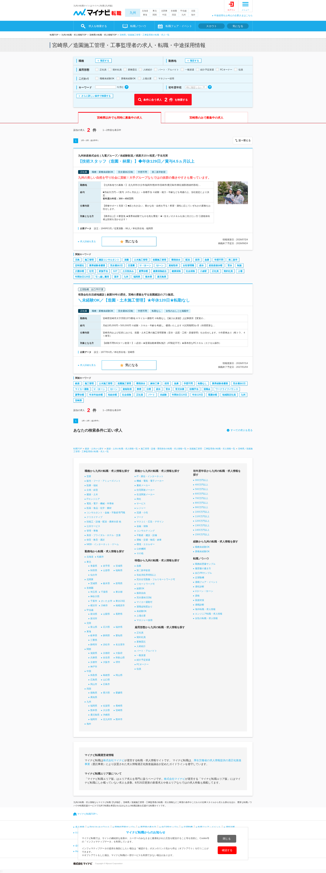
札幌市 (100, 556)
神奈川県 (94, 596)
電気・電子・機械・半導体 (100, 503)
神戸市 (93, 666)
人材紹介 (141, 646)
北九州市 (107, 719)
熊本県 (148, 276)
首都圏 (174, 11)
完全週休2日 (116, 265)
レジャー (141, 508)
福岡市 (93, 719)
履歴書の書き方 (203, 568)
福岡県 (136, 276)
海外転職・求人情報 (205, 609)
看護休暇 (212, 394)
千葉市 (93, 601)
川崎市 (104, 605)
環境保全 (175, 259)
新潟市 (93, 618)
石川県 (106, 627)
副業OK (140, 588)
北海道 (145, 11)
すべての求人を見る (242, 430)
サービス (141, 503)
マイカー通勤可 (144, 602)
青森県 (93, 566)
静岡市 (93, 644)
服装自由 (141, 593)
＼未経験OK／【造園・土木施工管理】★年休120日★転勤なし (134, 300)
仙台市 (93, 575)
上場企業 (141, 615)
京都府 (106, 653)
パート (151, 394)
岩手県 (106, 566)
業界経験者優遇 (97, 265)
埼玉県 (93, 592)
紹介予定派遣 (143, 660)
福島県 (119, 570)
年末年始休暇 (96, 394)
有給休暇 (112, 394)
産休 (201, 265)
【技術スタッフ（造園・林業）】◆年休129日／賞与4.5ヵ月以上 (136, 161)
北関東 (164, 11)
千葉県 (104, 592)
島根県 (106, 675)
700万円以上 (201, 498)
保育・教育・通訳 (96, 539)
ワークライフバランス (226, 389)
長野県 (119, 614)
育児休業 (179, 389)
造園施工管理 (159, 259)
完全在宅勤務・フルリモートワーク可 (156, 579)
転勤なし (202, 383)
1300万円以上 (202, 525)
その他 (140, 553)
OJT (115, 271)
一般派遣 (141, 655)
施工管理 (89, 259)
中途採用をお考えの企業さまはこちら (233, 15)
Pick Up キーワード (99, 827)
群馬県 (119, 583)
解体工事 (154, 383)
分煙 (148, 389)
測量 (126, 259)
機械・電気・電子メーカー (150, 481)
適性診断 (199, 586)
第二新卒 (233, 259)
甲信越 (183, 11)
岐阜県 (93, 635)
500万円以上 (201, 489)
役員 (139, 669)
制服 (239, 265)
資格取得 (173, 265)
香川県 (106, 692)
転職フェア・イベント (209, 827)
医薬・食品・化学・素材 (99, 508)
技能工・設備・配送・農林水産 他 (104, 521)
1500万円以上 (202, 534)
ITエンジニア (93, 499)
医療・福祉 (92, 485)
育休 (230, 265)
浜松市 (106, 644)
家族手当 (103, 271)
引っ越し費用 (102, 276)
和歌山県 (120, 657)
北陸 (193, 11)
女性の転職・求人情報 (206, 618)
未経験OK (142, 611)
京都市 (93, 662)
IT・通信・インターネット (150, 476)
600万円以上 (201, 493)
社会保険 (190, 271)
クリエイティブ (94, 517)
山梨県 (106, 614)
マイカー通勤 (82, 389)
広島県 (93, 679)
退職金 (207, 389)
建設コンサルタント (109, 259)
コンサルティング (146, 530)
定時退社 (79, 265)
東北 (155, 11)
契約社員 (228, 271)
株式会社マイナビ (113, 760)
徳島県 (93, 692)
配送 (187, 259)
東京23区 (120, 601)
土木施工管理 (141, 259)
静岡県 (106, 635)
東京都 (119, 592)
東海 (145, 15)
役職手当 (193, 389)
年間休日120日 (82, 276)
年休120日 (197, 394)
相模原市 (120, 605)
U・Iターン (145, 265)
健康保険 (176, 271)
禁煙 (139, 389)
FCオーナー (143, 664)
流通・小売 (142, 512)
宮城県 (119, 566)
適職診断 (199, 604)
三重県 (93, 640)
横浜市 (93, 605)
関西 (155, 15)
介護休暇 (79, 271)
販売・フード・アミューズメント (104, 481)
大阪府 (119, 653)
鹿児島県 (161, 276)
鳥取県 (93, 675)
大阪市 (106, 662)
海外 (193, 15)
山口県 (106, 679)
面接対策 (199, 600)
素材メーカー (143, 485)
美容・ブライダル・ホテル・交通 (104, 535)
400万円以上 (201, 484)
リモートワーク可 (146, 584)
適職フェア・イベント (206, 582)
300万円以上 (201, 480)
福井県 (119, 627)
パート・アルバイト (147, 650)
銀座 (77, 383)
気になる (238, 26)
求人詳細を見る (88, 241)
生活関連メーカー (146, 494)
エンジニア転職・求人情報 (208, 613)
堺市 (118, 662)
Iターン (160, 265)
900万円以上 (201, 507)
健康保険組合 (160, 271)
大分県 (106, 710)
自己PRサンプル (203, 573)
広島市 (106, 684)
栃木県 (106, 583)
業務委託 (141, 641)
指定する (104, 60)
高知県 (93, 697)
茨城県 (93, 583)
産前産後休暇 (215, 265)
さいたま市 (106, 601)
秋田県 (93, 570)
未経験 (163, 394)
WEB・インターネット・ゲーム (103, 544)
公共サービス (93, 526)
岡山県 (119, 675)
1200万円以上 (202, 521)
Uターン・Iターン (204, 591)
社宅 (91, 271)
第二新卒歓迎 (143, 570)
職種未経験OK (202, 547)
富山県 (93, 627)
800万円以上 (201, 502)
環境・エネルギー (146, 544)
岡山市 (93, 684)
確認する (227, 850)
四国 (174, 15)
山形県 (106, 570)
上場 (240, 271)
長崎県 (119, 705)
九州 (133, 13)
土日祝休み (128, 271)
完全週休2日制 (144, 597)
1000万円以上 (202, 512)
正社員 (215, 271)
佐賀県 (106, 705)
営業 (89, 476)
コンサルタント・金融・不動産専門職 (106, 512)
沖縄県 (106, 714)
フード (140, 517)
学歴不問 (218, 259)
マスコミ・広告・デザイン (150, 521)
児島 (77, 259)
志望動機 (199, 577)
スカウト (211, 26)
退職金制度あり (144, 606)
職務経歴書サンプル (205, 564)
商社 (139, 499)
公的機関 (141, 549)
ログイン (231, 10)
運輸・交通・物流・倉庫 (149, 539)
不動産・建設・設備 (147, 535)
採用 (197, 259)
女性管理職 (188, 265)
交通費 (131, 265)
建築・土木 (92, 494)
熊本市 (119, 719)
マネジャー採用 (144, 620)
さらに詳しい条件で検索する (96, 96)
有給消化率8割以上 (146, 575)
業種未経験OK (202, 551)
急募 (207, 259)
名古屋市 (120, 644)
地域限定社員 (229, 394)
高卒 (116, 276)
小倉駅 (203, 271)
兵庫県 (93, 657)
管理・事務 (92, 530)
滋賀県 (93, 653)
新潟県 (93, 614)
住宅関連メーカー (146, 490)
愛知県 (119, 635)
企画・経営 (92, 490)
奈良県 (106, 657)
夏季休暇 (143, 271)
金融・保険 (142, 526)
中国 (164, 15)
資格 (197, 595)
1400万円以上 (202, 530)
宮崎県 (78, 400)
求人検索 (79, 827)
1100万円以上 (202, 516)
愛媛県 (119, 692)
